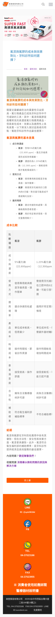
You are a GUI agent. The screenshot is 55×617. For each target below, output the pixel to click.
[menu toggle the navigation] (51, 4)
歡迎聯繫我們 (26, 456)
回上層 (27, 480)
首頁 (25, 69)
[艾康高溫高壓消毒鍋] (27, 28)
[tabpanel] (27, 28)
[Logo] (13, 3)
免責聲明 (38, 610)
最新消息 (33, 69)
